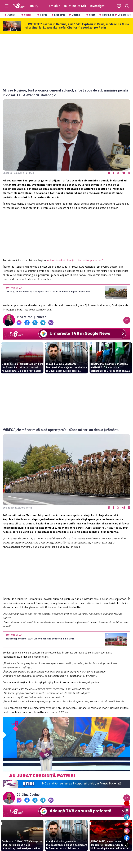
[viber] (129, 173)
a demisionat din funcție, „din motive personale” (75, 260)
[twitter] (118, 173)
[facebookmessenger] (109, 173)
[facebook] (113, 173)
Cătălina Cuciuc (27, 794)
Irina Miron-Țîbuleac (31, 317)
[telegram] (123, 173)
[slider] (66, 785)
